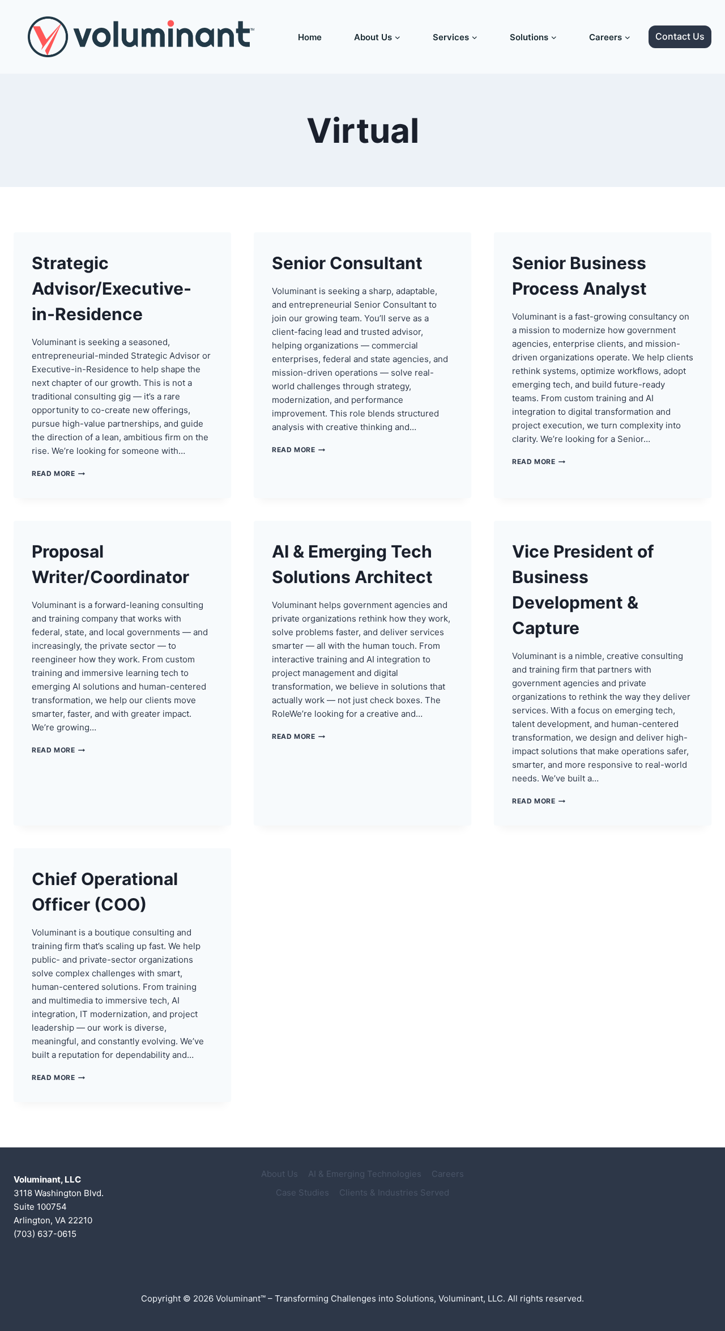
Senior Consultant (347, 263)
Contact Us (680, 36)
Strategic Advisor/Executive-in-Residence (111, 288)
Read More (58, 473)
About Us (279, 1173)
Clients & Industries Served (394, 1192)
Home (310, 37)
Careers (448, 1173)
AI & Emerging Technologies (364, 1173)
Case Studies (302, 1192)
